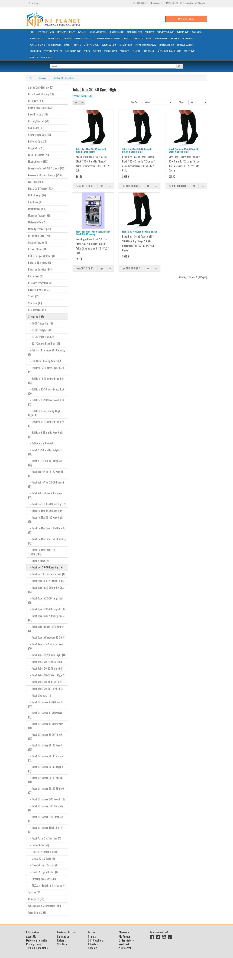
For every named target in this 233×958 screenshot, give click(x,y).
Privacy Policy (34, 944)
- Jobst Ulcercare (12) (39, 695)
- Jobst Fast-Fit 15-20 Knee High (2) (46, 504)
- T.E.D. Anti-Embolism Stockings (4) (46, 885)
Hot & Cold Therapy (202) (40, 188)
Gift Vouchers (95, 940)
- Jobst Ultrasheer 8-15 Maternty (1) (45, 808)
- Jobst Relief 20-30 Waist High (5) (46, 675)
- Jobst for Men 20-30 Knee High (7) (45, 520)
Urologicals (149, 51)
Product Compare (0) (83, 96)
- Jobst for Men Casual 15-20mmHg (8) (46, 530)
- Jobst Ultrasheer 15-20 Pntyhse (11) (45, 726)
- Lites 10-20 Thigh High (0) (43, 852)
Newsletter (125, 948)
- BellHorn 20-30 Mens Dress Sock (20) (46, 391)
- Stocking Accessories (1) (42, 879)
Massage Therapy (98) (39, 215)
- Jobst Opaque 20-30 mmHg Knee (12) (46, 590)
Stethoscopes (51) (37, 310)
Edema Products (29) (38, 155)
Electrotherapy (54, 38)
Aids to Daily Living (46, 32)
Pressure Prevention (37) (40, 283)
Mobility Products (72, 44)
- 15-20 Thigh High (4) (40, 323)
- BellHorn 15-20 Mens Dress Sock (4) (46, 370)
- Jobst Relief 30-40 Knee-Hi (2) (45, 682)
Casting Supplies (134, 32)
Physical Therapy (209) (39, 263)
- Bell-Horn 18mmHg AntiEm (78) (45, 361)
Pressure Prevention (53, 51)
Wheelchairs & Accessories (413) (44, 906)
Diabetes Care (183, 32)
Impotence (174, 38)
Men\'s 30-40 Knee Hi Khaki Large (139, 231)
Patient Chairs (126, 44)
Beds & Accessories (98, 32)
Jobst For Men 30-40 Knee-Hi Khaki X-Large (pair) (183, 150)
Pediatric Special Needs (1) (41, 256)
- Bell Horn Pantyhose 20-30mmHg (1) (46, 352)
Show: (181, 102)
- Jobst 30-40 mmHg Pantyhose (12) (45, 463)
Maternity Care (54, 44)
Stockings (124, 51)
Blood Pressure (117, 32)
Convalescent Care (165, 32)
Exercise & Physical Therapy (108, 38)
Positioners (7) (35, 276)
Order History (126, 940)
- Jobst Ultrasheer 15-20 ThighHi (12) (45, 737)
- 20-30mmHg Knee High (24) (44, 343)
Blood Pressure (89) (38, 114)
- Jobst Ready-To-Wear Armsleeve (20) (45, 646)
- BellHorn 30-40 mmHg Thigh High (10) (44, 413)
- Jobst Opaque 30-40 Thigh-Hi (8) (46, 609)
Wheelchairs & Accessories (169, 51)
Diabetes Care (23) (37, 141)
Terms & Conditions (37, 948)
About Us (34, 57)
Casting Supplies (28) (38, 121)
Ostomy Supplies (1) (37, 242)
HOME (32, 32)
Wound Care (189, 51)
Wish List (124, 944)
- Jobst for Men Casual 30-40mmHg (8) (42, 552)
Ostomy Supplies (109, 44)
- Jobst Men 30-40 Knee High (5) (45, 567)
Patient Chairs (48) (37, 249)
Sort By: (134, 102)
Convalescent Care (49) (39, 135)
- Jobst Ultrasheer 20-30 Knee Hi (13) (45, 747)
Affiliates (93, 944)
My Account (125, 936)
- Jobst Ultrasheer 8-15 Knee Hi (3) (46, 799)
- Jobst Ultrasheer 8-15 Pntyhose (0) (45, 819)
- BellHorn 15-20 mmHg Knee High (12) (46, 381)
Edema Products (37, 38)
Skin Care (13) (35, 303)
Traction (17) (34, 892)
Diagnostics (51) (36, 148)
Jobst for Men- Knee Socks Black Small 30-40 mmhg (93, 233)
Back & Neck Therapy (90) (41, 94)
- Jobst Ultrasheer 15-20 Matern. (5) (45, 715)
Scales (87, 51)
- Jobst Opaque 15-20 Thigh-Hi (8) (46, 581)
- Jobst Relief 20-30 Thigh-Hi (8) (45, 668)
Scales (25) (33, 296)
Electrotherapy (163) (38, 161)
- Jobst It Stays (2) (38, 561)
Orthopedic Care (91, 44)
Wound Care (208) (37, 912)
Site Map (62, 944)
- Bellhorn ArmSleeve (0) (41, 443)
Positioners (35, 51)
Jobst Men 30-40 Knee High (63, 78)
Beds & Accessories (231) (40, 108)
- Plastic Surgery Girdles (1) (43, 872)
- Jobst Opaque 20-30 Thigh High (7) (45, 600)
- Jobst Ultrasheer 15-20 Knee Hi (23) (45, 704)
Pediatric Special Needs (146, 44)
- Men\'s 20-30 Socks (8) (41, 859)
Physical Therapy (166, 44)
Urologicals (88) (36, 899)
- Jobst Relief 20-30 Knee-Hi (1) (45, 662)
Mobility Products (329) (39, 229)
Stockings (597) (36, 316)
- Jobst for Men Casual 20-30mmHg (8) (47, 541)
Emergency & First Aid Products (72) (46, 168)
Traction (136, 51)
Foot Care (127, 38)
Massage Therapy (37, 44)
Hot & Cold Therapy (143, 38)
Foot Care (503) (35, 182)
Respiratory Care (73, 51)
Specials (92, 948)
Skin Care (97, 51)
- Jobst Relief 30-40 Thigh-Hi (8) (45, 689)
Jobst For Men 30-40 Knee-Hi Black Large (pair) (91, 150)
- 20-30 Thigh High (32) (41, 337)
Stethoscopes (110, 51)
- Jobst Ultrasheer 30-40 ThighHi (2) (46, 791)
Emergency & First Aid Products (78, 38)
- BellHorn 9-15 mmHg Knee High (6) (45, 435)
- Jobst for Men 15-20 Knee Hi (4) (45, 511)
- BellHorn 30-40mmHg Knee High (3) (46, 424)
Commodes (149, 32)
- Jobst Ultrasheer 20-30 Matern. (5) (45, 758)
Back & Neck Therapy (65, 32)
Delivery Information (37, 940)
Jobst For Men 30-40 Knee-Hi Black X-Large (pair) (137, 150)
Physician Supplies (185, 44)
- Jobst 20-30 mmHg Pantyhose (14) (45, 452)
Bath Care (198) (35, 101)
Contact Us (46, 57)
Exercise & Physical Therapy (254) (44, 175)
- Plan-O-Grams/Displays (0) (43, 865)
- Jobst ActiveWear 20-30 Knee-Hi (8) (46, 484)
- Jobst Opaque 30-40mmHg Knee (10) (46, 618)
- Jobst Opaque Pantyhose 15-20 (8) (46, 637)
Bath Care (82, 32)
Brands (92, 936)
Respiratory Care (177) (39, 290)
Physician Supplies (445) (40, 269)
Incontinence (188, 38)
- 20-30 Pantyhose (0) (40, 330)
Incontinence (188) (37, 209)
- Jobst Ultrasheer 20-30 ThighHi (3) (46, 769)
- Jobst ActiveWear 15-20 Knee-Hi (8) (45, 474)
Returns (61, 940)
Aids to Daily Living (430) (40, 87)
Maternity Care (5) (37, 222)
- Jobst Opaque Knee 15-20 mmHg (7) (46, 629)
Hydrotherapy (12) (37, 195)
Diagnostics (197, 32)
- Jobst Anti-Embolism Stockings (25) (45, 495)
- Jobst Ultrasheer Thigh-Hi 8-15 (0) (45, 830)
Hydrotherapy (161, 38)
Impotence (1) (34, 202)
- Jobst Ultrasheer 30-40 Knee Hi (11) (45, 780)
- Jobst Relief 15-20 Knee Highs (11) (46, 655)
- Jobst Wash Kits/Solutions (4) (44, 838)
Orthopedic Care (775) (39, 236)
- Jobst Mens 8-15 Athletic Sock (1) (46, 574)
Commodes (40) (36, 128)
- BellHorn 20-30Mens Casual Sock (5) (46, 402)
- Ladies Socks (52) (38, 845)
